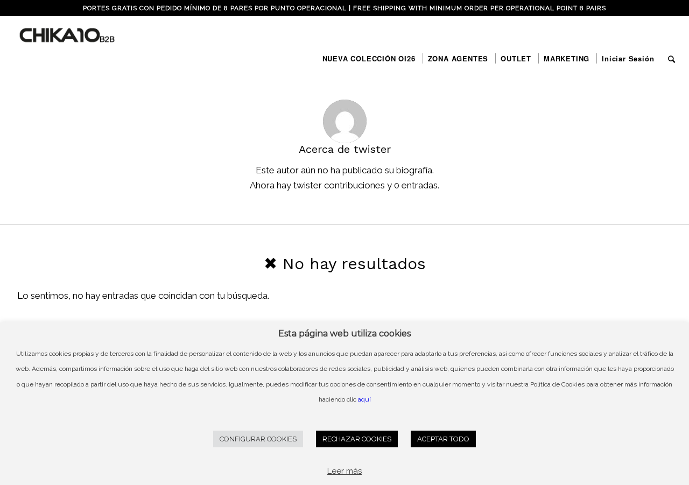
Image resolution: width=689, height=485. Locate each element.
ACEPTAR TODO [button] (443, 439)
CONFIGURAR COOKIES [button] (258, 439)
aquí (364, 399)
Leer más (344, 471)
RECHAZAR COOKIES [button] (356, 439)
